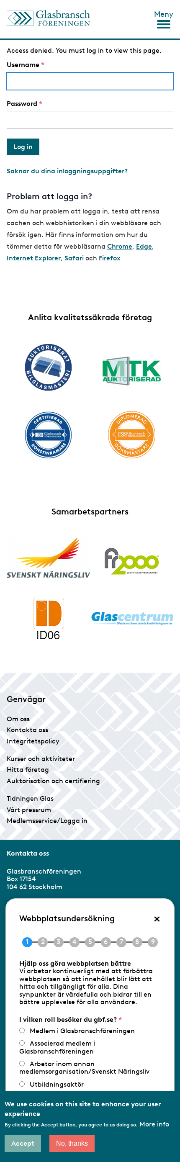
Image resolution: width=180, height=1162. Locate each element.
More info (154, 1124)
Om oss (18, 719)
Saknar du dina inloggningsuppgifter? (67, 171)
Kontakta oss (27, 730)
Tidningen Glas (30, 798)
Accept (22, 1143)
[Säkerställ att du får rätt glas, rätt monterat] (131, 371)
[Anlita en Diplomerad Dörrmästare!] (131, 434)
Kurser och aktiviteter (41, 759)
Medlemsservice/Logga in (47, 821)
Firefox (110, 258)
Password (22, 104)
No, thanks (72, 1143)
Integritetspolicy (33, 741)
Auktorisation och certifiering (53, 781)
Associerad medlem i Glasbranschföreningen (57, 1047)
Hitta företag (28, 770)
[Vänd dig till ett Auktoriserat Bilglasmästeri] (48, 367)
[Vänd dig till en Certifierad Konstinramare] (48, 435)
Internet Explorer (34, 258)
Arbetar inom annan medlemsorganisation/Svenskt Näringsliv (84, 1067)
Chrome (119, 246)
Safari (74, 258)
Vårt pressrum (29, 810)
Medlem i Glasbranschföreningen (82, 1031)
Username (23, 65)
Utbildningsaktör (57, 1084)
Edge (144, 246)
